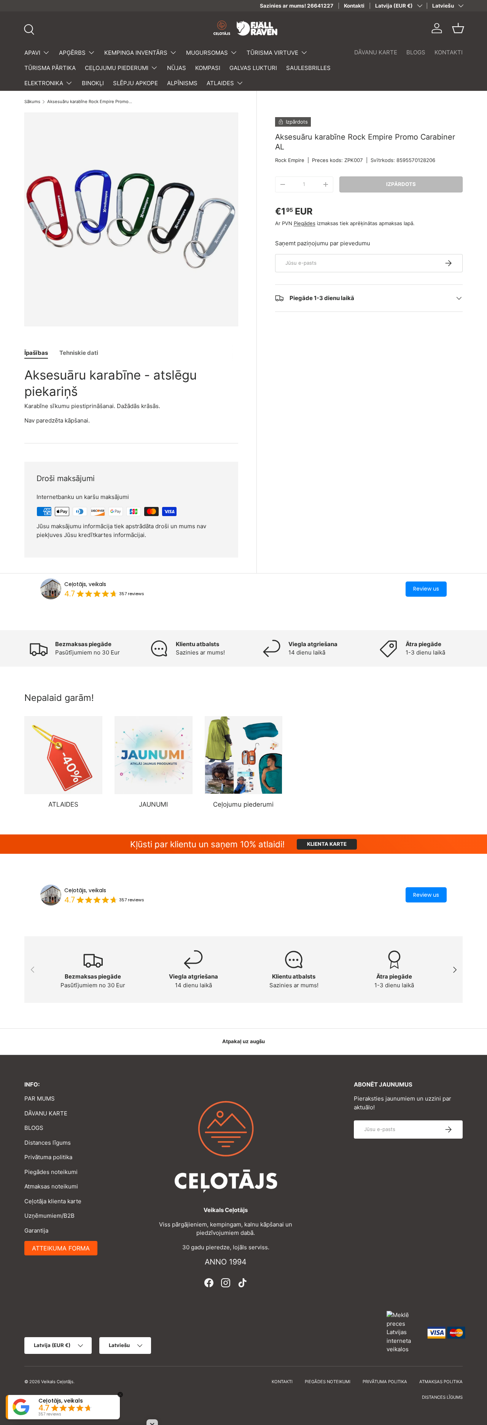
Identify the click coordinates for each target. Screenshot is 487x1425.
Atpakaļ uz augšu (243, 1041)
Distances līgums (47, 1142)
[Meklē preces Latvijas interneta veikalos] (403, 1332)
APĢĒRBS (72, 52)
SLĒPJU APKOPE (135, 83)
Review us (426, 589)
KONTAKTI (448, 52)
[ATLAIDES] (63, 755)
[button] (458, 28)
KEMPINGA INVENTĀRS (135, 52)
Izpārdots (401, 184)
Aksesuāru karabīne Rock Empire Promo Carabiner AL (90, 102)
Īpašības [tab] (36, 352)
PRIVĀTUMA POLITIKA (385, 1381)
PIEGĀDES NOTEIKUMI (327, 1381)
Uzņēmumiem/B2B (49, 1215)
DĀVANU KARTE (375, 52)
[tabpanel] (131, 396)
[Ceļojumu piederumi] (243, 755)
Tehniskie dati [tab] (78, 352)
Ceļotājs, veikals (85, 584)
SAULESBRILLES (308, 67)
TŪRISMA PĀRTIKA (50, 67)
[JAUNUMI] (153, 755)
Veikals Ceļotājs (57, 1381)
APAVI (32, 52)
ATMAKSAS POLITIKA (441, 1381)
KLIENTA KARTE (327, 844)
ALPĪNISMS (182, 83)
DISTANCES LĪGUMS (442, 1397)
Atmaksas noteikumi (51, 1186)
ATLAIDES (220, 83)
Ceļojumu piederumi (243, 804)
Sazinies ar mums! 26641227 (296, 6)
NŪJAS (176, 67)
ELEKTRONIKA (43, 83)
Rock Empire (289, 160)
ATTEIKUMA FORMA (61, 1248)
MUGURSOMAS (207, 52)
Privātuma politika (48, 1157)
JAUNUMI (153, 804)
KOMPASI (207, 67)
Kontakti (354, 6)
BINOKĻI (93, 83)
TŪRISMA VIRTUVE (272, 52)
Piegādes (304, 223)
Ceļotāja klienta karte (52, 1201)
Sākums (32, 102)
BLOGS (415, 52)
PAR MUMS (39, 1098)
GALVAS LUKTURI (253, 67)
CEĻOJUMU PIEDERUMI (116, 67)
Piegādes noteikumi (51, 1172)
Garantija (36, 1230)
